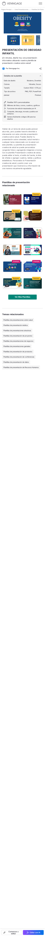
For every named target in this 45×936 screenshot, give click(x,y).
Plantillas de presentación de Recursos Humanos (21, 367)
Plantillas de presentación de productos (17, 352)
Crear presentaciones (22, 9)
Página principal (6, 9)
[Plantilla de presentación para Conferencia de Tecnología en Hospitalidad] (12, 233)
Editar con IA (35, 932)
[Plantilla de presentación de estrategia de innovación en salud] (33, 267)
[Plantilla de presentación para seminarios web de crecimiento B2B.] (12, 250)
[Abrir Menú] (40, 3)
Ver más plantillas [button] (22, 297)
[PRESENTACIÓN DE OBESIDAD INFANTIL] (12, 267)
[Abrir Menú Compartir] (40, 68)
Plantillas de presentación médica (15, 325)
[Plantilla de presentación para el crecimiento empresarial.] (33, 199)
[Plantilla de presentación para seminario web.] (33, 216)
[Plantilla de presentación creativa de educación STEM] (33, 250)
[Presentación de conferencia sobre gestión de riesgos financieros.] (12, 283)
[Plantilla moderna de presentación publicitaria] (33, 233)
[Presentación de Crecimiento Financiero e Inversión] (33, 283)
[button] (11, 932)
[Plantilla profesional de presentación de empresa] (12, 216)
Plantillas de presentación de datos (16, 362)
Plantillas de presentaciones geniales (16, 346)
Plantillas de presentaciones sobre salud (18, 320)
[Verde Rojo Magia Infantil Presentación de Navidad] (12, 199)
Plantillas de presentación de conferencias (18, 357)
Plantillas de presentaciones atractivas (17, 330)
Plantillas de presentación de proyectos (17, 336)
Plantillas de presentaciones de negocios (18, 341)
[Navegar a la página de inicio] (12, 3)
